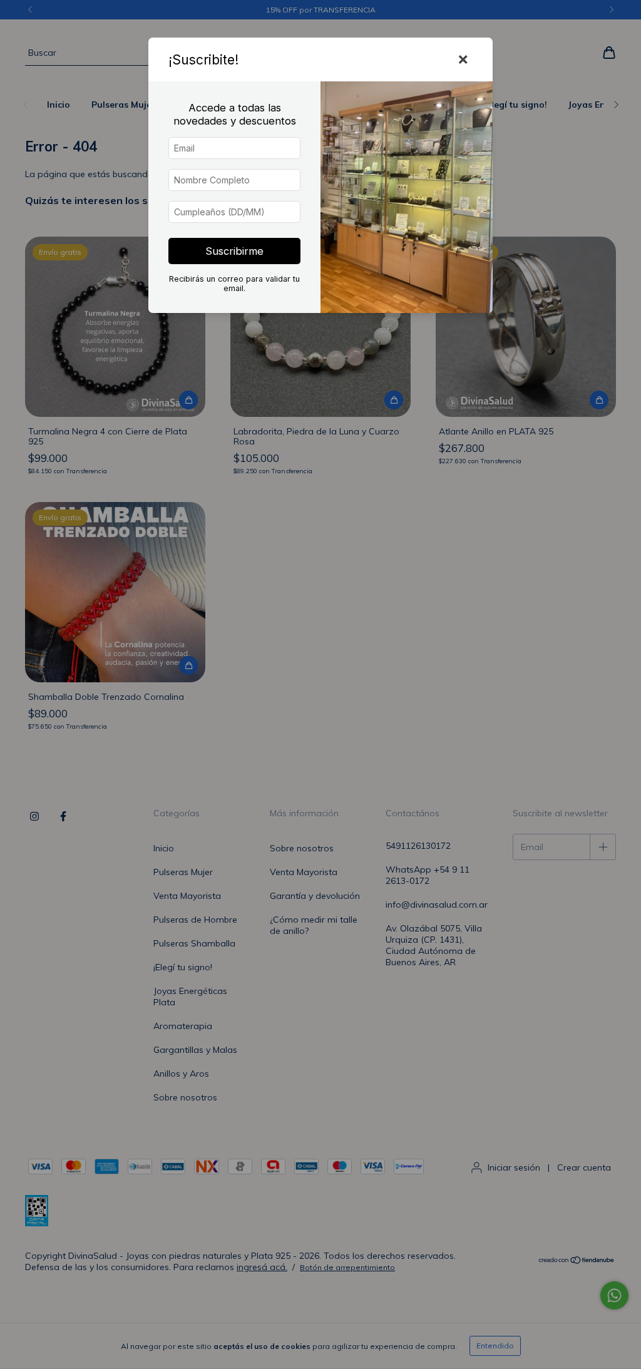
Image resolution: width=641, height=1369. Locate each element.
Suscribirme (234, 251)
